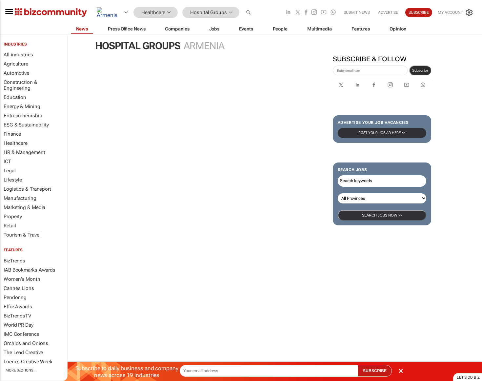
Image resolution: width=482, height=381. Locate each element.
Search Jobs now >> (382, 215)
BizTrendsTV (17, 316)
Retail (10, 226)
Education (15, 97)
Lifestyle (13, 180)
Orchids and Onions (26, 343)
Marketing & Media (24, 207)
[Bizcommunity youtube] (324, 12)
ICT (7, 161)
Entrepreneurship (23, 116)
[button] (249, 13)
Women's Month (22, 279)
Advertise (388, 12)
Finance (12, 134)
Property (13, 216)
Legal (10, 171)
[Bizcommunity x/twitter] (298, 12)
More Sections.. (20, 370)
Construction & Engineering (20, 85)
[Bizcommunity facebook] (306, 12)
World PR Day (18, 325)
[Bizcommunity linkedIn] (288, 12)
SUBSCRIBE (375, 371)
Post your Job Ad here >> (382, 133)
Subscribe (420, 70)
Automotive (16, 73)
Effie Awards (18, 307)
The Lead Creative (23, 352)
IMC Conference (21, 334)
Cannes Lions (19, 288)
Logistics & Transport (27, 189)
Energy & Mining (22, 106)
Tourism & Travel (22, 235)
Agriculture (16, 64)
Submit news (357, 12)
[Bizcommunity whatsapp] (333, 12)
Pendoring (15, 297)
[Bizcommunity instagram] (314, 12)
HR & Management (24, 152)
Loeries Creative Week (28, 362)
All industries (18, 55)
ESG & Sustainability (26, 125)
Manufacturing (20, 198)
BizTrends (14, 261)
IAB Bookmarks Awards (29, 270)
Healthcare (16, 143)
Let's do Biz (468, 377)
